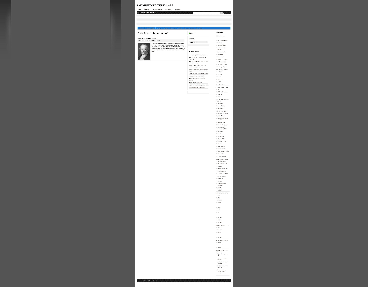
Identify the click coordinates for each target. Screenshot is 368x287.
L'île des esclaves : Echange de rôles (222, 270)
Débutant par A (221, 103)
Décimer (219, 43)
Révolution (220, 94)
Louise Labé (220, 178)
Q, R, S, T (220, 82)
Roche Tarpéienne (222, 62)
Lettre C (219, 230)
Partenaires (168, 9)
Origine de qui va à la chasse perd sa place (198, 85)
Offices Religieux (221, 54)
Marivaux (220, 181)
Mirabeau (220, 143)
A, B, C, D (220, 72)
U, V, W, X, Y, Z (221, 84)
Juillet (219, 207)
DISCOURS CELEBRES (222, 111)
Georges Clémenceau (222, 124)
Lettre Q (219, 237)
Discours (172, 28)
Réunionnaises (221, 245)
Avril (219, 197)
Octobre (219, 220)
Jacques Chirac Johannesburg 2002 (222, 127)
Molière (219, 187)
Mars (219, 215)
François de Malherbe (222, 168)
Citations (141, 28)
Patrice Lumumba (221, 148)
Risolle (219, 247)
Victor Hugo (220, 153)
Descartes (220, 166)
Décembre (220, 200)
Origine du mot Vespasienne (195, 82)
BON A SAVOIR (220, 36)
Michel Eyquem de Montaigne (222, 184)
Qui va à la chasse (222, 57)
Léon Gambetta (221, 138)
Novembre (220, 217)
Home (139, 9)
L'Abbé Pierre (221, 136)
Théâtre (166, 28)
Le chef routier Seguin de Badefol (196, 76)
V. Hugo (219, 190)
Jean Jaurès (220, 131)
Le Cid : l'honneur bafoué (223, 274)
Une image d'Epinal (222, 67)
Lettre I (219, 232)
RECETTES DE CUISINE (222, 240)
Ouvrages (159, 28)
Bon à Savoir (199, 28)
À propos (147, 9)
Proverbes (179, 28)
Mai (218, 212)
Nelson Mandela (221, 146)
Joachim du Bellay (222, 176)
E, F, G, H (220, 74)
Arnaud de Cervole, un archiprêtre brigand (198, 73)
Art (218, 89)
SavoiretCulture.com (155, 5)
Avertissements (157, 9)
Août (219, 195)
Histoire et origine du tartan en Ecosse (197, 55)
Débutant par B (221, 105)
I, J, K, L (220, 77)
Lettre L (219, 235)
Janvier (219, 205)
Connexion (221, 280)
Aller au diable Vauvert (223, 38)
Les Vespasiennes (222, 52)
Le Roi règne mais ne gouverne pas (197, 87)
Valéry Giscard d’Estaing (223, 151)
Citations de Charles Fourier (147, 38)
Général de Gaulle (222, 122)
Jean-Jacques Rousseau (223, 173)
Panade (219, 242)
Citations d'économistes (223, 91)
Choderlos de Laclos (222, 163)
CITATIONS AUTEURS (222, 70)
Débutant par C (221, 108)
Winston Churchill (222, 156)
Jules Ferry (220, 133)
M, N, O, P (220, 79)
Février (219, 202)
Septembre (220, 222)
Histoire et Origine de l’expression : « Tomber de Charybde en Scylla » (197, 66)
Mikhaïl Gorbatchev (222, 141)
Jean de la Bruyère (222, 171)
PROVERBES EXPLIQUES (222, 225)
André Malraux (221, 115)
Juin (218, 210)
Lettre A (219, 227)
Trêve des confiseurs (222, 64)
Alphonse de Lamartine (223, 113)
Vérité (219, 96)
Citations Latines (150, 28)
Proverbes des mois (189, 28)
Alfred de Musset (221, 161)
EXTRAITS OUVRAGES (222, 159)
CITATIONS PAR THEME (222, 87)
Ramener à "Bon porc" (223, 59)
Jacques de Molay (222, 45)
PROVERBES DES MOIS (222, 193)
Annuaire (178, 9)
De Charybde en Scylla (223, 40)
